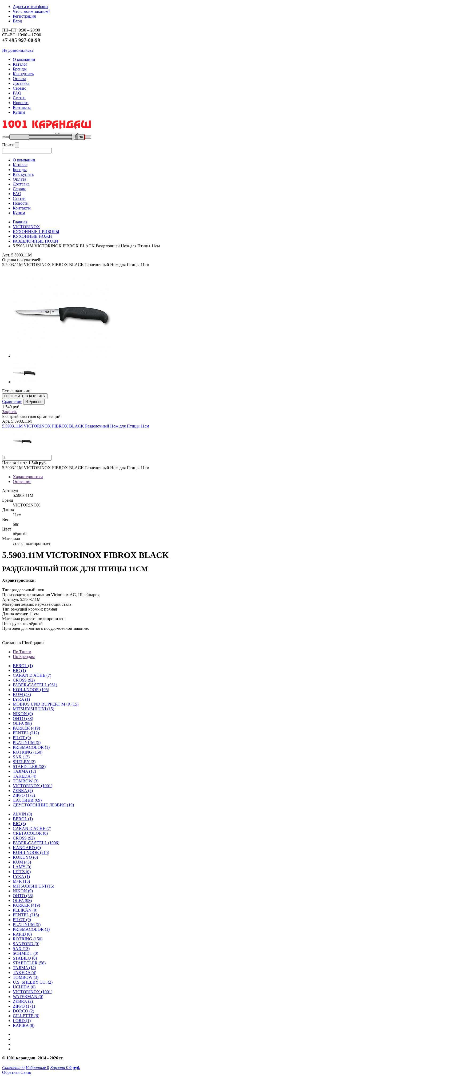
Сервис (19, 88)
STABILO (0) (25, 958)
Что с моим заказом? (31, 11)
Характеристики (28, 476)
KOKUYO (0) (25, 857)
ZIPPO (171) (24, 1006)
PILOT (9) (22, 737)
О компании (24, 59)
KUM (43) (22, 694)
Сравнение (12, 401)
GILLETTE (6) (26, 1015)
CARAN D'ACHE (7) (32, 828)
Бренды (20, 69)
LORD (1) (22, 1020)
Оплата (19, 78)
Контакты (22, 107)
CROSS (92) (24, 838)
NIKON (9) (23, 891)
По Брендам (24, 656)
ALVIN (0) (22, 814)
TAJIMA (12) (24, 967)
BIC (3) (19, 823)
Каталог (20, 64)
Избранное (33, 402)
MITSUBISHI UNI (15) (33, 886)
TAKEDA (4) (24, 776)
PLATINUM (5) (27, 924)
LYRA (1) (21, 699)
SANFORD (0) (26, 943)
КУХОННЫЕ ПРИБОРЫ (36, 231)
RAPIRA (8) (23, 1025)
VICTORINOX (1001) (32, 991)
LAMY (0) (22, 867)
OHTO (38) (23, 895)
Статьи (19, 98)
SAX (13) (21, 948)
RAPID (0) (22, 934)
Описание (22, 481)
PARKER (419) (26, 905)
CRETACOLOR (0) (30, 833)
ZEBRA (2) (23, 790)
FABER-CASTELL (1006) (36, 843)
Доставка (21, 83)
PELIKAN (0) (25, 910)
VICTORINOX (26, 226)
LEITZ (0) (22, 871)
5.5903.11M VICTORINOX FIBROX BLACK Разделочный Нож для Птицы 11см (75, 426)
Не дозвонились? (17, 50)
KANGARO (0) (27, 847)
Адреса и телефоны (30, 6)
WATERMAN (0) (28, 996)
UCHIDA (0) (24, 987)
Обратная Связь (16, 1072)
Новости (21, 102)
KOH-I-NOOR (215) (31, 852)
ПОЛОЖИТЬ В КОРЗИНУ (24, 396)
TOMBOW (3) (25, 781)
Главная (20, 222)
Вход (17, 21)
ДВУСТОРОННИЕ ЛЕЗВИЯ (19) (43, 805)
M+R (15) (21, 881)
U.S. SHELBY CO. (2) (33, 982)
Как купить (23, 74)
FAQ (17, 93)
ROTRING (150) (27, 939)
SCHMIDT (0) (25, 953)
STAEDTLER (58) (29, 963)
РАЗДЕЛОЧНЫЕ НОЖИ (35, 241)
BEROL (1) (23, 665)
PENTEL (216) (26, 915)
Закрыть (9, 411)
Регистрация (24, 16)
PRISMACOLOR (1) (31, 747)
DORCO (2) (23, 1011)
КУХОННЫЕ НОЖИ (32, 236)
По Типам (22, 652)
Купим (19, 112)
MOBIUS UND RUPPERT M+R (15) (45, 704)
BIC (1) (19, 670)
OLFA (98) (22, 900)
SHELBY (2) (24, 761)
